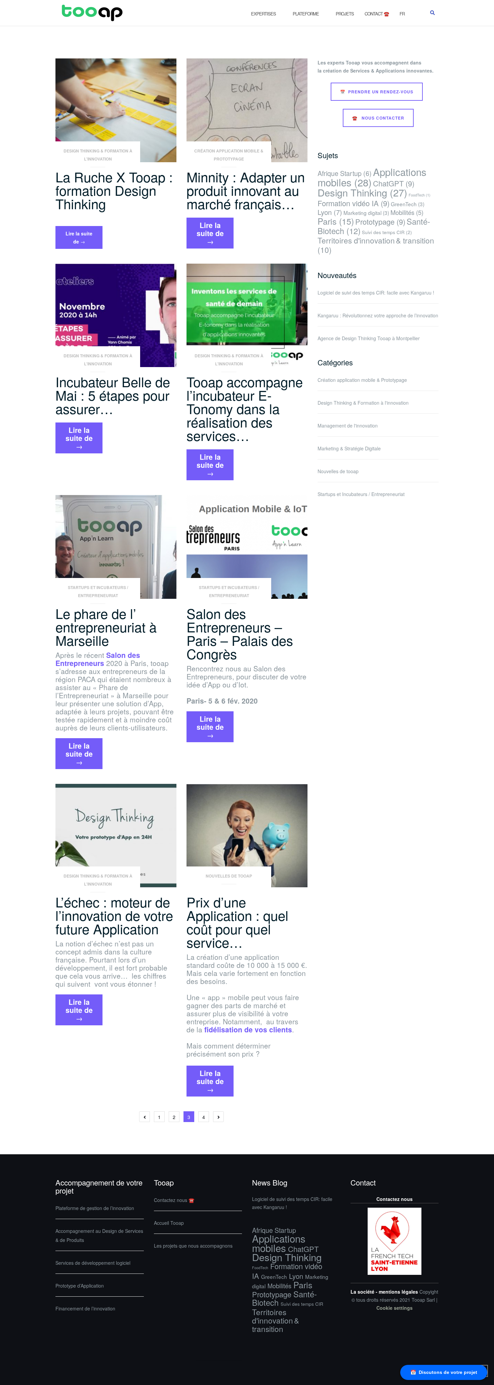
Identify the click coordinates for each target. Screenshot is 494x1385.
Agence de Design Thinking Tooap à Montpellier (369, 338)
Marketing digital (366, 212)
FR (402, 13)
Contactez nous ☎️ (174, 1200)
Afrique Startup (345, 173)
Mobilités (406, 212)
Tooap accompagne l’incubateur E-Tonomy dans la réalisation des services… (245, 408)
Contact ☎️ (377, 13)
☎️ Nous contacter (378, 118)
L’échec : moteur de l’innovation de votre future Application (114, 915)
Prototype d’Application (79, 1285)
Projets (345, 13)
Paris (336, 221)
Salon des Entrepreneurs (97, 659)
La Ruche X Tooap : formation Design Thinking (114, 190)
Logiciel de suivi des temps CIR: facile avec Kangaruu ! (376, 292)
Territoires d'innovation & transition (376, 245)
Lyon (330, 212)
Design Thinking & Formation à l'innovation (98, 155)
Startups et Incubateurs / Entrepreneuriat (98, 591)
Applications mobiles (278, 1243)
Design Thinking (362, 192)
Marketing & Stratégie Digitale (349, 448)
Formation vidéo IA (353, 203)
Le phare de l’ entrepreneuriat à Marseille (106, 627)
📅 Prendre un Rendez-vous (376, 92)
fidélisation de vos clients (248, 1029)
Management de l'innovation (348, 425)
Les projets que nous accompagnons (193, 1245)
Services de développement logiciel (92, 1262)
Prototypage (380, 221)
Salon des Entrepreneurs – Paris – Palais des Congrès (240, 633)
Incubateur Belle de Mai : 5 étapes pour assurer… (112, 395)
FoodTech (419, 194)
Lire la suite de (84, 239)
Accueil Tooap (169, 1222)
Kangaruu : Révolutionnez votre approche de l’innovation (378, 315)
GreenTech (407, 204)
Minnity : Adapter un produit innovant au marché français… (246, 190)
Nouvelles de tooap (229, 876)
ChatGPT (393, 183)
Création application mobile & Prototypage (228, 155)
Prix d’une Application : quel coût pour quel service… (237, 921)
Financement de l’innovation (85, 1308)
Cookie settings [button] (394, 1307)
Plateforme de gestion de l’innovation (94, 1208)
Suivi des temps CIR (387, 232)
